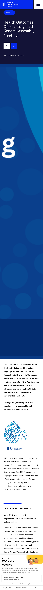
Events (9, 13)
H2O (13, 371)
